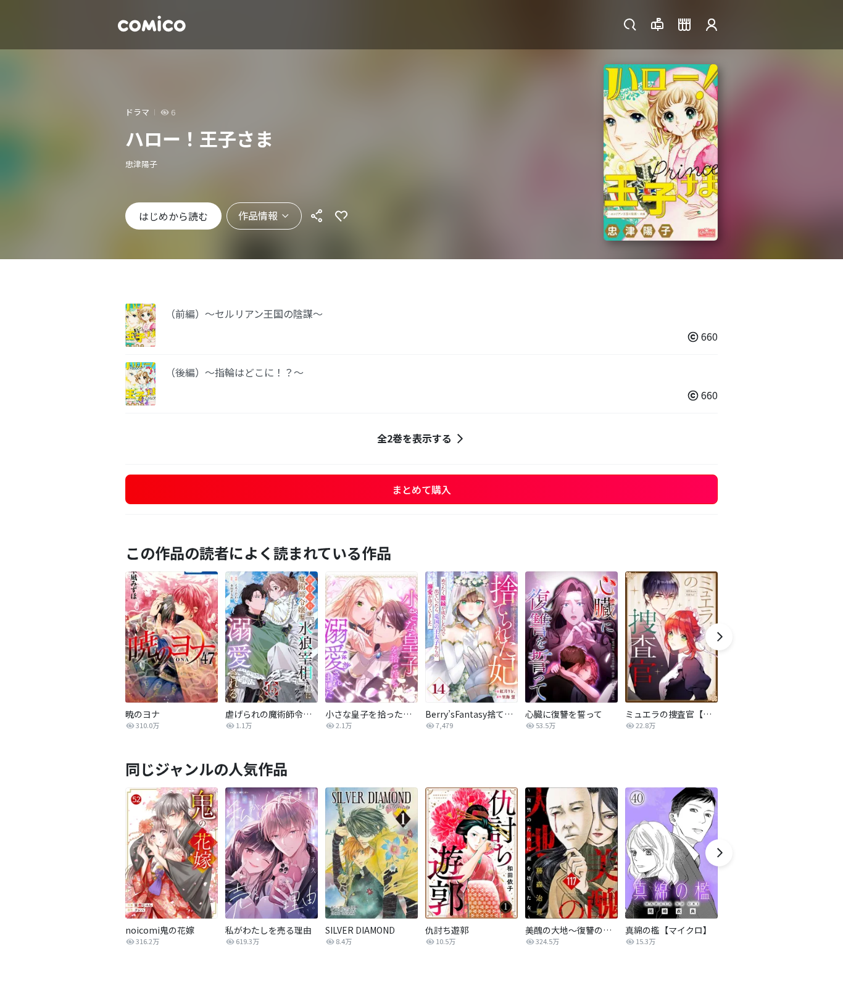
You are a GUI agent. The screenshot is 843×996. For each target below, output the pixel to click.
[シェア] (316, 216)
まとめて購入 (421, 489)
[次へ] (719, 636)
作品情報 (258, 215)
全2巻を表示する (414, 438)
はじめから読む (173, 216)
